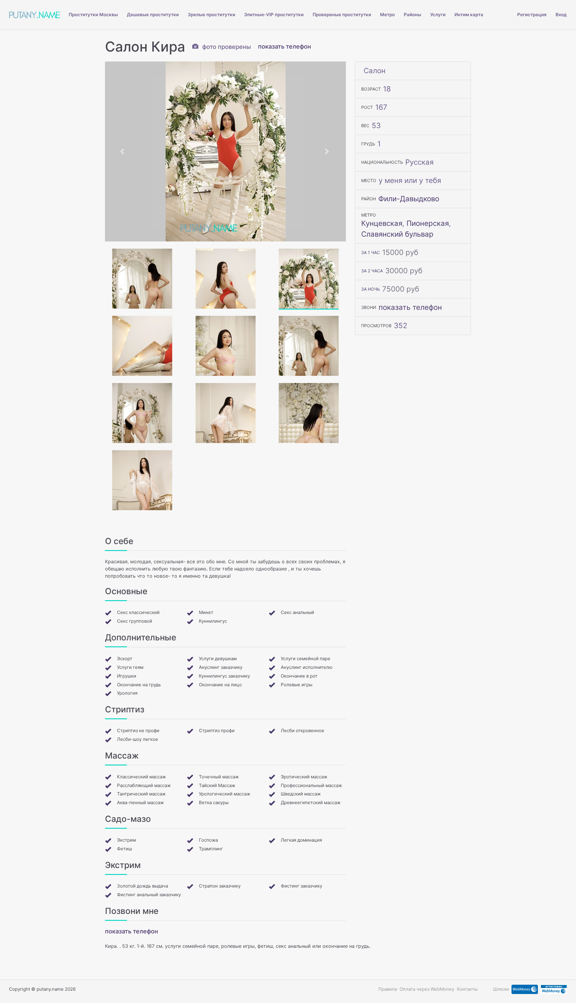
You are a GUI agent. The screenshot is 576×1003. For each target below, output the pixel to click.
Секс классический (138, 612)
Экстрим (126, 840)
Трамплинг (211, 849)
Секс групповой (134, 621)
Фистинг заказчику (301, 886)
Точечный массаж (219, 777)
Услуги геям (130, 667)
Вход (561, 14)
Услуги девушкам (218, 658)
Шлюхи (501, 989)
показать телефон (284, 46)
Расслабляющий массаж (144, 785)
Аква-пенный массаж (140, 802)
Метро (387, 14)
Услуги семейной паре (305, 658)
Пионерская (427, 223)
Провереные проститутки (342, 14)
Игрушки (126, 676)
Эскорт (124, 658)
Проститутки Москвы (93, 14)
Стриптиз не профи (138, 730)
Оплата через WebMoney (427, 989)
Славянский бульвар (397, 234)
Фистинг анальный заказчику (149, 894)
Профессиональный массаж (311, 785)
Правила (387, 989)
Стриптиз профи (217, 730)
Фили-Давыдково (408, 198)
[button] (123, 151)
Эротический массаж (304, 777)
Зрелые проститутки (211, 14)
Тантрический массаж (141, 794)
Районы (412, 14)
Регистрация (532, 14)
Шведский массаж (301, 794)
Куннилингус (213, 621)
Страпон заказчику (220, 886)
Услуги (438, 14)
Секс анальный (297, 612)
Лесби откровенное (302, 730)
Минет (206, 612)
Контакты (467, 989)
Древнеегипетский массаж (310, 802)
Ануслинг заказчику (220, 667)
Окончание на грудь (139, 684)
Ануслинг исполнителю (306, 667)
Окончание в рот (299, 676)
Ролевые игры (296, 684)
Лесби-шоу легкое (137, 739)
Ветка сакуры (214, 802)
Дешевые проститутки (153, 14)
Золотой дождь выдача (142, 886)
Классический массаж (141, 777)
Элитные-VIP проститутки (274, 14)
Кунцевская (381, 223)
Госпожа (208, 840)
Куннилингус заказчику (224, 676)
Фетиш (124, 849)
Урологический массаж (224, 794)
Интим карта (468, 14)
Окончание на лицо (220, 684)
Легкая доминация (301, 840)
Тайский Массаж (217, 785)
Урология (127, 693)
